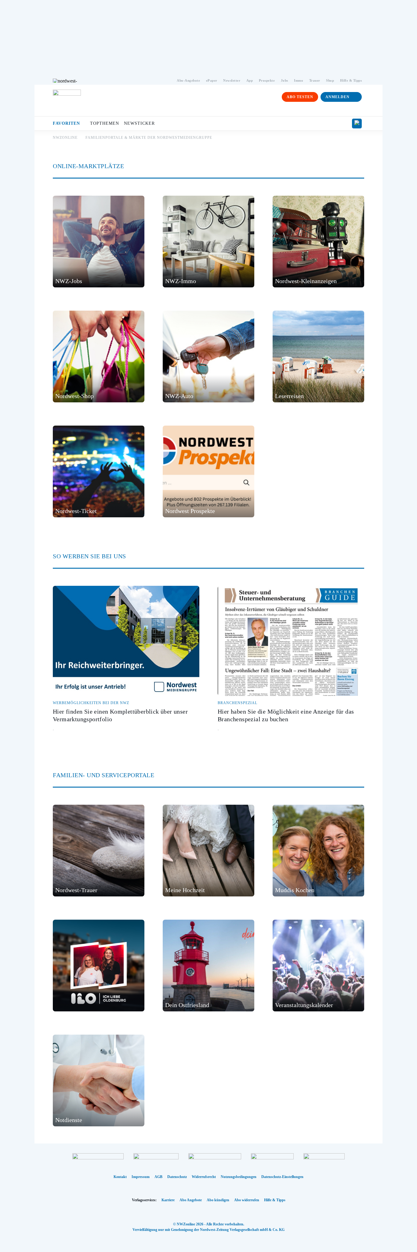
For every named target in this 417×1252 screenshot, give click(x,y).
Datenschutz (177, 1177)
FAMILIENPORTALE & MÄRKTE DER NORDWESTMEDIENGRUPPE (148, 137)
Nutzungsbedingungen (238, 1177)
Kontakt (120, 1177)
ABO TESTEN (300, 97)
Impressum (141, 1177)
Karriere (168, 1200)
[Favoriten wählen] (357, 123)
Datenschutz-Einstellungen (282, 1177)
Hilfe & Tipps (274, 1200)
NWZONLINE (65, 137)
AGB (158, 1177)
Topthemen (104, 123)
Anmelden (337, 97)
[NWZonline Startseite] (67, 104)
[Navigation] (357, 109)
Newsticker (139, 123)
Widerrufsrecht (204, 1177)
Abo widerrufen (246, 1200)
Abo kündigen (218, 1200)
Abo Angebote (190, 1200)
